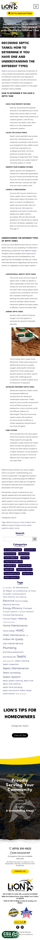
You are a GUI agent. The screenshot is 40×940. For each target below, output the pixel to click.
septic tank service (11, 690)
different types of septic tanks (14, 525)
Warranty (26, 573)
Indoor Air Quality (12, 562)
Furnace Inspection (10, 612)
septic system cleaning (13, 681)
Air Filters (32, 591)
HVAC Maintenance (14, 635)
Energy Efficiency (12, 608)
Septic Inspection (11, 664)
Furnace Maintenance (13, 615)
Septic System (12, 676)
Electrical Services (11, 604)
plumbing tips (9, 657)
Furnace (27, 608)
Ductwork (29, 550)
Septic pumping (11, 672)
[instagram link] (22, 927)
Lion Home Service (13, 643)
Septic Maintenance (16, 668)
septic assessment (8, 661)
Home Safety (10, 558)
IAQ (27, 635)
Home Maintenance (15, 625)
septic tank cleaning (12, 684)
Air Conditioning (11, 550)
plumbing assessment (13, 652)
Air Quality (7, 594)
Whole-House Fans (21, 694)
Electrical (8, 554)
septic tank (28, 681)
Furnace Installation (26, 612)
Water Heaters (10, 577)
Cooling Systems (19, 594)
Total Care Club (23, 569)
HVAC (23, 558)
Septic (13, 518)
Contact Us (20, 871)
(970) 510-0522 (15, 507)
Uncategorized (11, 573)
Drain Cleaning (9, 597)
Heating (22, 554)
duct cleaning (21, 597)
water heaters (9, 694)
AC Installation (7, 588)
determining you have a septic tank (20, 522)
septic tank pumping (12, 687)
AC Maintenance (20, 587)
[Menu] (36, 6)
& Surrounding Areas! (20, 810)
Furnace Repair (10, 619)
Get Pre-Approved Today (21, 13)
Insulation (9, 566)
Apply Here (19, 922)
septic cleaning (22, 661)
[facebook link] (17, 927)
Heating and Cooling (8, 622)
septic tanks (14, 528)
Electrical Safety (21, 601)
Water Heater (26, 690)
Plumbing (23, 566)
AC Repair (7, 591)
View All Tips (20, 735)
